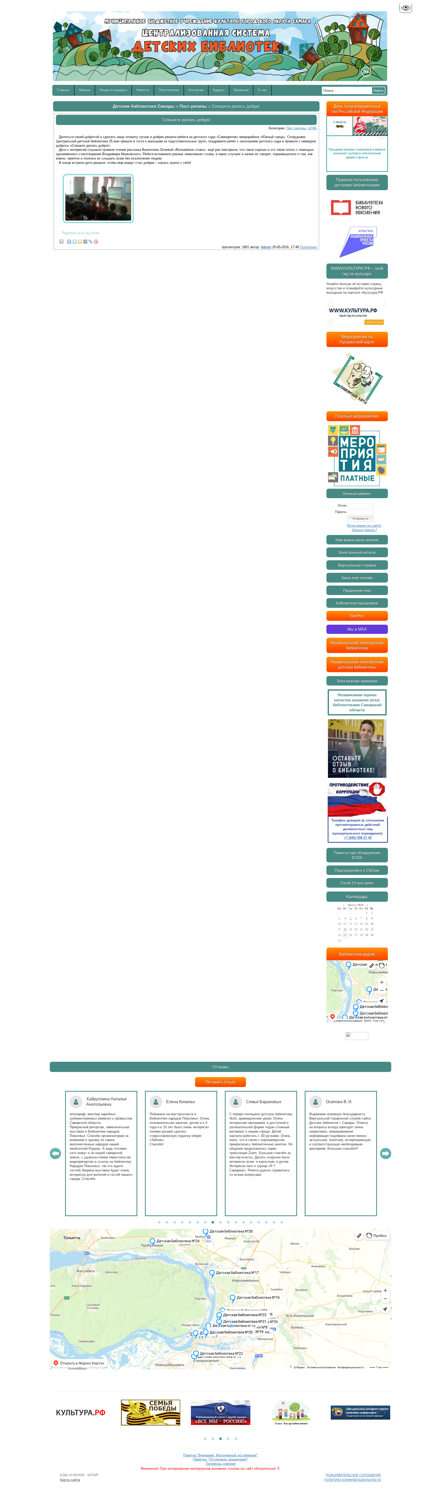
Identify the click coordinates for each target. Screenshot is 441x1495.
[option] (357, 136)
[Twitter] (74, 240)
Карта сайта (70, 1480)
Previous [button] (333, 136)
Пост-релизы (193, 106)
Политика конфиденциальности (352, 1480)
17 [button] (281, 1222)
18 (345, 929)
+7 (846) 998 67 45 (358, 838)
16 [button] (274, 1222)
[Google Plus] (96, 240)
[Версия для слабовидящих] (405, 8)
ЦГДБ (312, 128)
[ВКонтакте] (69, 240)
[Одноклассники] (80, 240)
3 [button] (174, 1222)
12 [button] (243, 1222)
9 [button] (220, 1222)
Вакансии (241, 90)
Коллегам (196, 90)
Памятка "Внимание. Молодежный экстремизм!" (220, 1455)
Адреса (219, 90)
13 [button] (251, 1222)
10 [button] (228, 1222)
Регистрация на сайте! (364, 526)
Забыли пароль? (364, 530)
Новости (143, 90)
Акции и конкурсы (113, 90)
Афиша (84, 90)
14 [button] (258, 1222)
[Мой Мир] (85, 240)
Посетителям (169, 90)
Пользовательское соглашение (353, 1475)
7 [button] (205, 1222)
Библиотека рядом (357, 954)
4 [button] (182, 1222)
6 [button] (197, 1222)
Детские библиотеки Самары (144, 106)
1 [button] (159, 1222)
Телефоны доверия (221, 1464)
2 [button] (166, 1222)
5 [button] (189, 1222)
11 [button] (235, 1222)
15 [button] (266, 1222)
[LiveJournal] (90, 240)
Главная (63, 90)
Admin (266, 247)
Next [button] (381, 136)
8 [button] (212, 1222)
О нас (262, 90)
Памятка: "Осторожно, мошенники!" (220, 1459)
